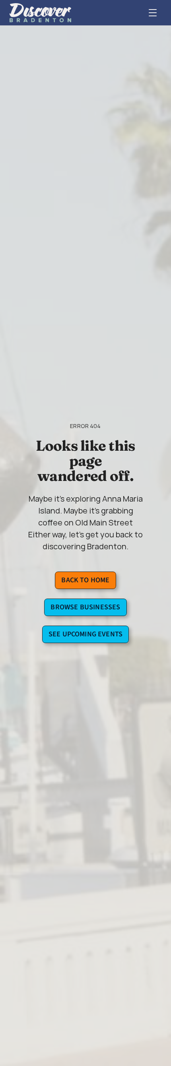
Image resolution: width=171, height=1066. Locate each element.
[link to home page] (40, 12)
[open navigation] (152, 12)
